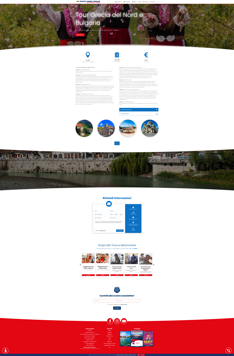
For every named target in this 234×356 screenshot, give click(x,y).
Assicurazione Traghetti (89, 336)
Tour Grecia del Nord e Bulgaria (117, 267)
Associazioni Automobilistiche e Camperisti (89, 334)
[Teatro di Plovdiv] (128, 136)
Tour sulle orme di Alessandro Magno (88, 268)
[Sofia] (149, 136)
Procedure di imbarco (90, 332)
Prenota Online (109, 336)
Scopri (88, 275)
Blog (140, 1)
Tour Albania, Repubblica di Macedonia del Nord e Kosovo (145, 268)
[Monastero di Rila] (106, 136)
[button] (80, 264)
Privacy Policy (102, 230)
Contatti (146, 1)
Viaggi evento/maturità (109, 345)
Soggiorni (109, 334)
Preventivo (80, 35)
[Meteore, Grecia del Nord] (84, 136)
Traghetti (109, 332)
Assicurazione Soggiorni (89, 338)
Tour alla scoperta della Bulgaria (131, 267)
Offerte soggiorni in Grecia (109, 343)
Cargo (135, 1)
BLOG (109, 339)
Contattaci (120, 230)
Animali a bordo (89, 339)
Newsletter (109, 341)
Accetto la (100, 230)
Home (109, 330)
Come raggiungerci (89, 343)
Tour (109, 347)
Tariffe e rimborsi (90, 345)
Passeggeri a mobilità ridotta (89, 341)
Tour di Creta (102, 266)
